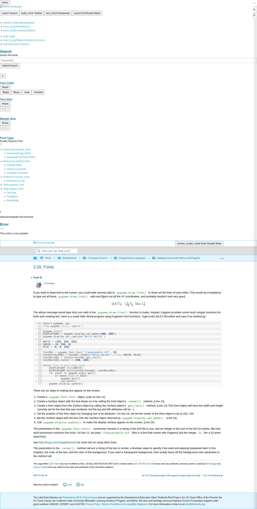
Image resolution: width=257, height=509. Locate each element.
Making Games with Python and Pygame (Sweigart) (184, 258)
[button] (12, 196)
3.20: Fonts (53, 463)
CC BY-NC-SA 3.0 (144, 463)
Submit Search (10, 65)
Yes (70, 485)
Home (48, 258)
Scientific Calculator (17, 173)
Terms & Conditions (111, 504)
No (82, 485)
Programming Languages (132, 258)
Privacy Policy (92, 504)
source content (40, 467)
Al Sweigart (49, 283)
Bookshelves (69, 258)
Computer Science (97, 258)
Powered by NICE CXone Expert (80, 497)
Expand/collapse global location (222, 257)
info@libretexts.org (195, 504)
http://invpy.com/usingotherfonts (57, 442)
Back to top (38, 475)
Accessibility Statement (135, 504)
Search (39, 251)
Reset (5, 87)
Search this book (9, 55)
